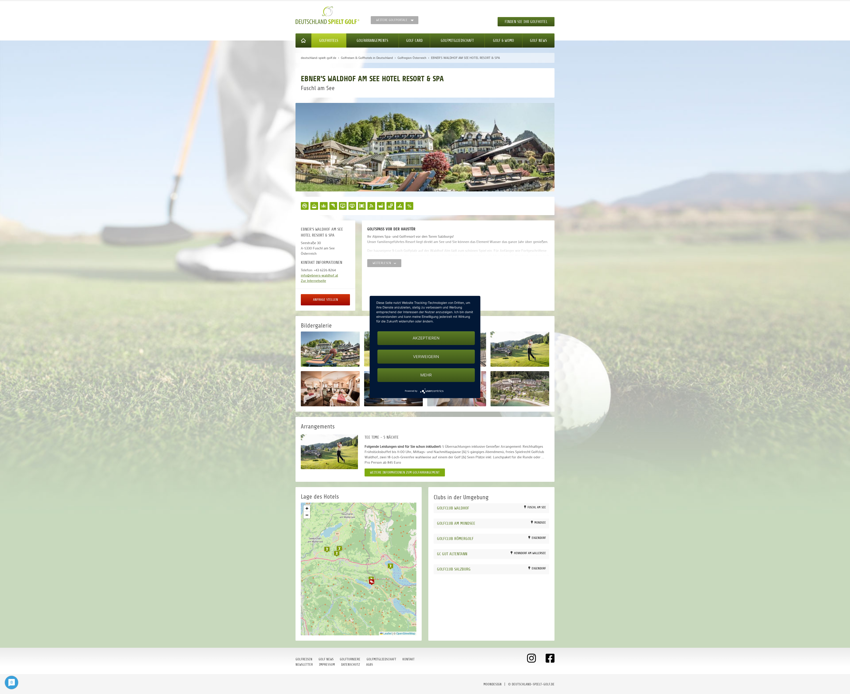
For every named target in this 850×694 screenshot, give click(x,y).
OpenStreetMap (405, 633)
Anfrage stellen (325, 300)
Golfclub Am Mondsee (456, 523)
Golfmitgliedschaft (457, 40)
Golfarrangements (372, 40)
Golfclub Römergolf (455, 538)
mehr (426, 375)
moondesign (492, 684)
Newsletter (304, 665)
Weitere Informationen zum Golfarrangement (405, 472)
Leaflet (387, 633)
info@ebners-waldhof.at (319, 275)
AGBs (369, 665)
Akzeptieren (426, 338)
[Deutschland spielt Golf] (327, 15)
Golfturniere (350, 659)
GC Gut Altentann (452, 553)
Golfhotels (328, 40)
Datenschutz (350, 665)
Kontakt (408, 659)
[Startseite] (303, 40)
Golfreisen (304, 659)
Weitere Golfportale (392, 20)
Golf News (538, 40)
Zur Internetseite (313, 280)
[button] (371, 582)
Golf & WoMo (503, 40)
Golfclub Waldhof (453, 508)
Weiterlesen (382, 263)
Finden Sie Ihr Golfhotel (526, 21)
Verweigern (426, 356)
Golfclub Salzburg (454, 569)
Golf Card (414, 40)
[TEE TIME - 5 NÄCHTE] (329, 451)
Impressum (327, 665)
